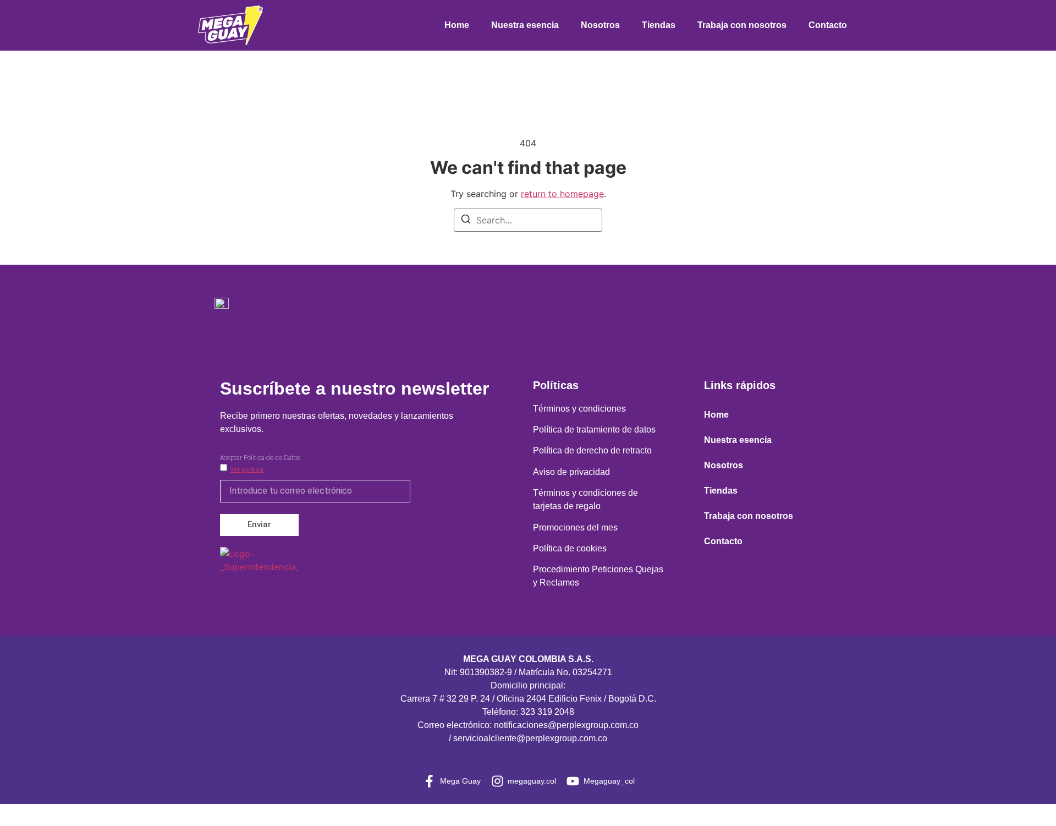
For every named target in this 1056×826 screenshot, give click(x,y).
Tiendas (658, 25)
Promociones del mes (575, 527)
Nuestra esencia (525, 25)
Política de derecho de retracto (592, 450)
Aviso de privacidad (571, 472)
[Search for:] (528, 220)
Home (456, 25)
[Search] (466, 220)
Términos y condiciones (579, 408)
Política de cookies (570, 548)
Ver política (246, 469)
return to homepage (562, 193)
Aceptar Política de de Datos (260, 458)
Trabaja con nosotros (742, 25)
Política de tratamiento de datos (594, 429)
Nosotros (600, 25)
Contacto (828, 25)
